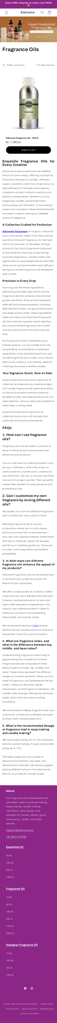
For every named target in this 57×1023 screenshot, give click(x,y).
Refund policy (47, 1004)
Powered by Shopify (28, 1004)
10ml (35, 625)
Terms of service (29, 1009)
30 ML (9, 856)
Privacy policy (12, 1009)
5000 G (10, 933)
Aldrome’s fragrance (14, 231)
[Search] (42, 12)
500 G (9, 870)
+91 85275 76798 (16, 837)
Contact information (30, 1013)
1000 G (10, 877)
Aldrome (15, 1004)
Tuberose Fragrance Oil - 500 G (22, 138)
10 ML (9, 897)
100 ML (10, 863)
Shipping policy (47, 1009)
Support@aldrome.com (20, 830)
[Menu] (6, 12)
